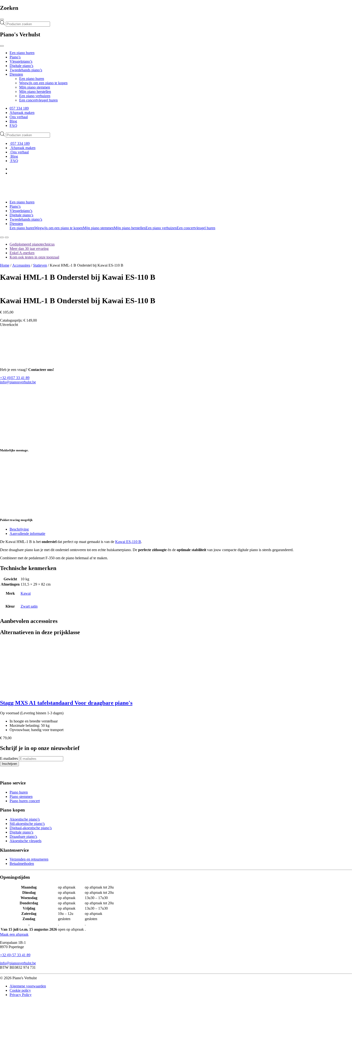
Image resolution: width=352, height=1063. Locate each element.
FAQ (13, 125)
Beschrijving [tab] (19, 529)
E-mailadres (9, 758)
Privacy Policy (21, 995)
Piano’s (15, 57)
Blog (13, 121)
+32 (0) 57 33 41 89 (15, 955)
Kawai (26, 593)
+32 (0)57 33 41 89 (14, 378)
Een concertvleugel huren (38, 100)
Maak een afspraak (14, 934)
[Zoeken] (2, 237)
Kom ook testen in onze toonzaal (34, 257)
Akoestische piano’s (25, 819)
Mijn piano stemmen (34, 87)
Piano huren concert (25, 801)
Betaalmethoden (22, 864)
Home (4, 265)
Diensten (16, 74)
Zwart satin (29, 606)
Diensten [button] (16, 224)
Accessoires (21, 265)
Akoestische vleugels (25, 841)
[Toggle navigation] (2, 19)
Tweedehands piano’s (26, 70)
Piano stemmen (21, 796)
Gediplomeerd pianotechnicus (32, 244)
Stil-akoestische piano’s (27, 824)
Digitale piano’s (21, 66)
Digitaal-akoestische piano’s (31, 828)
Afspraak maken (22, 113)
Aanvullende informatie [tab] (27, 534)
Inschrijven (9, 764)
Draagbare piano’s (23, 836)
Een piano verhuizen (34, 96)
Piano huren (19, 792)
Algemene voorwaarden (28, 986)
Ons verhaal (19, 117)
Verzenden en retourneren (29, 859)
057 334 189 (19, 108)
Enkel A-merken (22, 253)
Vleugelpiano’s (21, 61)
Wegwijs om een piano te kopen (43, 83)
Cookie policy (20, 990)
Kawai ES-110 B (128, 542)
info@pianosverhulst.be (18, 382)
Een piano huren (22, 53)
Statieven (40, 265)
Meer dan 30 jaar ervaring (29, 248)
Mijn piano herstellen (35, 92)
